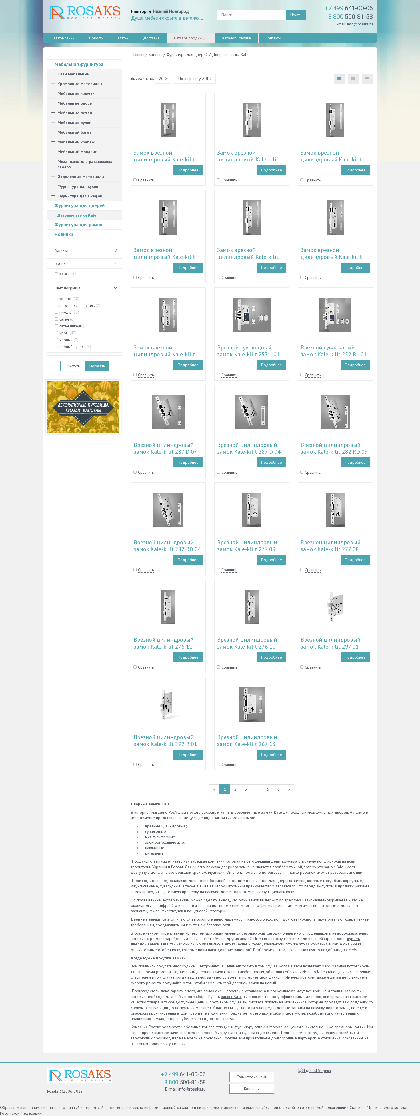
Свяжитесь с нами (252, 1076)
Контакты (273, 38)
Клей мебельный (73, 74)
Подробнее (188, 170)
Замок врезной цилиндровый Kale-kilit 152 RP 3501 (164, 354)
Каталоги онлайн (236, 38)
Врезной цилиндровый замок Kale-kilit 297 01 (331, 643)
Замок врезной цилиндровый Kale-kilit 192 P (164, 159)
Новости (96, 38)
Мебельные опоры (75, 103)
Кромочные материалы (79, 83)
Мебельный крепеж (76, 142)
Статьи (123, 38)
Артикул (61, 250)
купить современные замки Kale (251, 812)
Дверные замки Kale (150, 919)
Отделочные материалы (80, 176)
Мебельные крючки (76, 93)
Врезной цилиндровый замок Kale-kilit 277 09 (247, 546)
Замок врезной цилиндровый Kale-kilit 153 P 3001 (331, 159)
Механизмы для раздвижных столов (84, 164)
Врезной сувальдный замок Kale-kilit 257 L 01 (248, 351)
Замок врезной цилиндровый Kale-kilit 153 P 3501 (248, 159)
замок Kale (231, 996)
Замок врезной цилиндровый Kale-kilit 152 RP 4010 (331, 256)
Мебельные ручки (74, 122)
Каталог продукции (191, 38)
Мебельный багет (74, 132)
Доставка (151, 38)
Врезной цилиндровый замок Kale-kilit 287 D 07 (165, 448)
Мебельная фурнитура (79, 64)
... (257, 789)
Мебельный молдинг (77, 151)
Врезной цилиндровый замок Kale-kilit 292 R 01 (165, 740)
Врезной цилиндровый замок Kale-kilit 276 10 (247, 643)
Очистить (72, 366)
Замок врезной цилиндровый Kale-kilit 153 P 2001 (248, 256)
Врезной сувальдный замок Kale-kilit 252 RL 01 (334, 351)
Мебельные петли (74, 112)
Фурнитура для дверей (80, 205)
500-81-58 (350, 16)
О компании (64, 38)
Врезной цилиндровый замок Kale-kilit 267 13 (247, 740)
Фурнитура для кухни (77, 186)
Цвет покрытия (67, 288)
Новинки (64, 234)
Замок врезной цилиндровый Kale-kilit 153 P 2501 (164, 256)
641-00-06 (349, 8)
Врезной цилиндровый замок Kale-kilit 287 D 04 (249, 448)
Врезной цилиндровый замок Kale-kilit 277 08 (331, 546)
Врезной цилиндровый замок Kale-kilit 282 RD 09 (334, 448)
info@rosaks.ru (360, 24)
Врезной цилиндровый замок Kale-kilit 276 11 (164, 643)
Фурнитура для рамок (78, 224)
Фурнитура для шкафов (79, 196)
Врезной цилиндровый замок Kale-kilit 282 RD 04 (167, 546)
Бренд (60, 263)
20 (161, 78)
